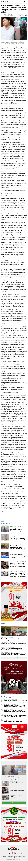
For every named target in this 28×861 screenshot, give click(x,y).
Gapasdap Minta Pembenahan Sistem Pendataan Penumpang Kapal (18, 529)
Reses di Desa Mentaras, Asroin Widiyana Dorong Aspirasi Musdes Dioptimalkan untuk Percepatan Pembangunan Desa (13, 654)
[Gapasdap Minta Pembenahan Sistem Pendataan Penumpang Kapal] (5, 529)
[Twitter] (10, 853)
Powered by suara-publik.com (14, 859)
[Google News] (18, 853)
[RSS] (21, 853)
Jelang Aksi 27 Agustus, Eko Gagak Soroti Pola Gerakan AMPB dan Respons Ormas (17, 565)
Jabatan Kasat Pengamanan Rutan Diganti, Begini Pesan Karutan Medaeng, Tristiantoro (13, 644)
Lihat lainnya (13, 802)
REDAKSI (4, 856)
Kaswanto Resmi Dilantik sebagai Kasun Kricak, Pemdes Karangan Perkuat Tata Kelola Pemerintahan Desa (17, 548)
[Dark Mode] (24, 1)
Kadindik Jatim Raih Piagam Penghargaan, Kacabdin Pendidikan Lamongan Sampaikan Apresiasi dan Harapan (12, 649)
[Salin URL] (23, 15)
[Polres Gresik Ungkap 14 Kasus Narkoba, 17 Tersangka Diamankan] (5, 555)
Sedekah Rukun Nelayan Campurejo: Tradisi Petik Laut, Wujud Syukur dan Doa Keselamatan (15, 716)
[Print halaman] (26, 15)
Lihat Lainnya (13, 658)
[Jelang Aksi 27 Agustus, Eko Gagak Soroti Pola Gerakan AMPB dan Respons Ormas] (5, 565)
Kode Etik (10, 856)
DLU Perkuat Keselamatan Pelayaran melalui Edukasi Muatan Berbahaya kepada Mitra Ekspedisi (17, 539)
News (11, 526)
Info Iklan (14, 858)
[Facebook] (7, 853)
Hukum (11, 553)
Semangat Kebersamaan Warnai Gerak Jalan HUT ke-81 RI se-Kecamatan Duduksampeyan (15, 701)
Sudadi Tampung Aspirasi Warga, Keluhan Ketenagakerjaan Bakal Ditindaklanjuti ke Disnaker (14, 706)
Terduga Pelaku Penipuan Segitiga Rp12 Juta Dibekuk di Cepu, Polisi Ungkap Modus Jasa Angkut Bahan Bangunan (18, 575)
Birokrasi (12, 544)
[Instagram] (13, 853)
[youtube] (15, 853)
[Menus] (1, 1)
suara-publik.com (8, 14)
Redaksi (7, 512)
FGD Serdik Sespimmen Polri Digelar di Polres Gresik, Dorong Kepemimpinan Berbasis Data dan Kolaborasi (18, 797)
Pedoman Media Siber (19, 856)
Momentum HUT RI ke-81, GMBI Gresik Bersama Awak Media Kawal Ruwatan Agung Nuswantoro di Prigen (15, 711)
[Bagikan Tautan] (20, 15)
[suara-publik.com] (6, 1)
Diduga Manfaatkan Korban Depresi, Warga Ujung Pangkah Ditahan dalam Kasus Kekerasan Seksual (15, 720)
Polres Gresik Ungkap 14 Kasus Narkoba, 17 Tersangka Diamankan (18, 556)
